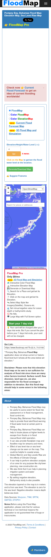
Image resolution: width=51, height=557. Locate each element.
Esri (28, 268)
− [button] (8, 192)
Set (13, 153)
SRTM (35, 497)
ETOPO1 (17, 499)
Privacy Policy (21, 527)
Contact (32, 527)
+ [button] (8, 188)
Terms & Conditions (35, 524)
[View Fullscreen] (8, 198)
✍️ (17, 175)
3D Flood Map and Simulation (22, 131)
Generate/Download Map (19, 169)
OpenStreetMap (38, 268)
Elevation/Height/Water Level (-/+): (23, 144)
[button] (20, 323)
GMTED (8, 499)
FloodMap (17, 110)
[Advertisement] (25, 57)
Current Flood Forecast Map (20, 124)
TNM (29, 497)
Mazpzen (22, 497)
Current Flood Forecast (20, 89)
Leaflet (15, 268)
